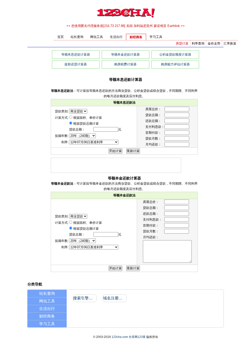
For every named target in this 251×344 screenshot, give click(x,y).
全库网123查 (137, 337)
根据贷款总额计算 (86, 123)
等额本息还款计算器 (75, 54)
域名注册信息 (114, 298)
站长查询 (47, 293)
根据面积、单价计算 (87, 117)
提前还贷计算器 (75, 64)
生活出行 (47, 309)
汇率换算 (230, 43)
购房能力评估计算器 (175, 64)
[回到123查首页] (125, 17)
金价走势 (214, 43)
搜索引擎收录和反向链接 (84, 298)
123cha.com (120, 337)
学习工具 (47, 324)
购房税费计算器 (125, 64)
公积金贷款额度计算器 (175, 54)
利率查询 (198, 43)
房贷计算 (182, 43)
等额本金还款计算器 (125, 54)
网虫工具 (47, 301)
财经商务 (47, 316)
